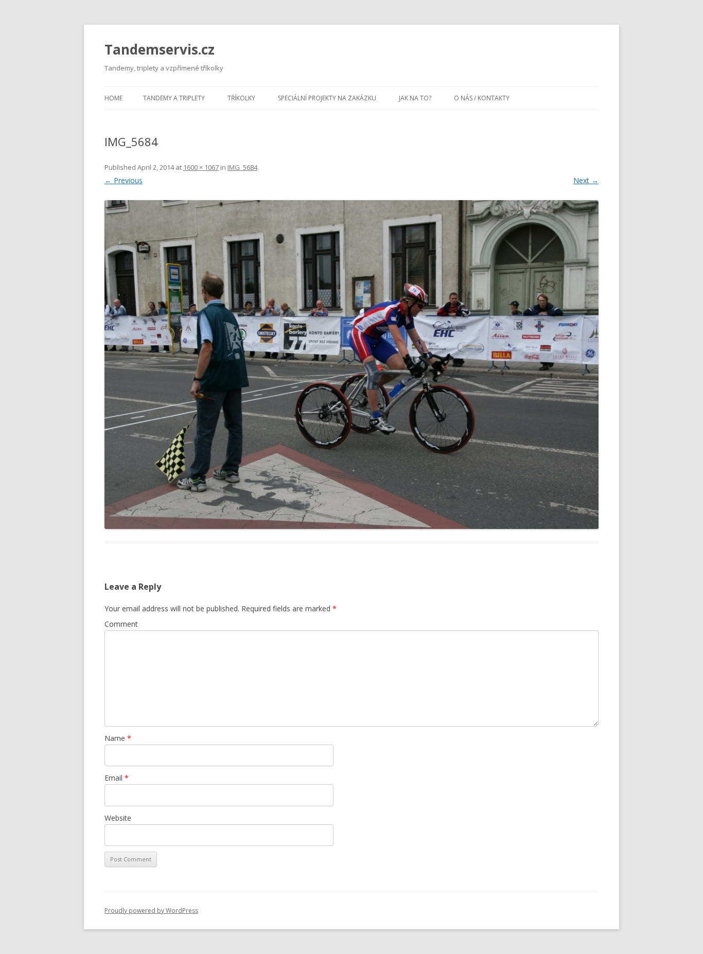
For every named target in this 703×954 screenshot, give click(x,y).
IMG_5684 (242, 167)
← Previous (123, 180)
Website (117, 818)
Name (117, 738)
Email (116, 778)
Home (113, 98)
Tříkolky (241, 98)
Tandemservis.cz (159, 49)
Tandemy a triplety (174, 98)
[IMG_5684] (351, 364)
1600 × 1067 (201, 167)
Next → (586, 180)
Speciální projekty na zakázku (327, 98)
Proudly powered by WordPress (151, 910)
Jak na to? (415, 98)
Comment (121, 624)
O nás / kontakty (481, 98)
